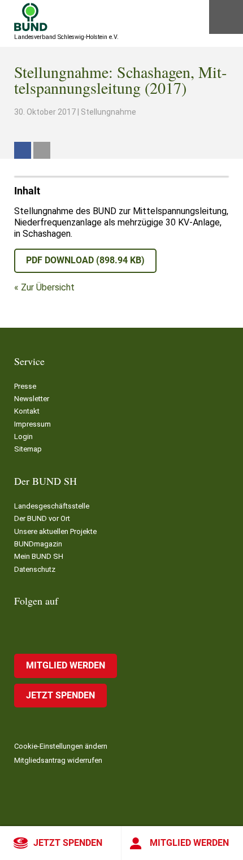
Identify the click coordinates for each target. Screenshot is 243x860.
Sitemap (28, 449)
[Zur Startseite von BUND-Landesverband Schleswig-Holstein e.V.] (30, 17)
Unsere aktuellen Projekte (55, 531)
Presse (25, 386)
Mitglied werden (189, 842)
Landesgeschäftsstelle (51, 506)
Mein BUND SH (38, 556)
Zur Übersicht (48, 287)
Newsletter (31, 398)
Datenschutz (34, 569)
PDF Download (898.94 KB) (85, 260)
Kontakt (27, 411)
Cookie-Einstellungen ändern (60, 746)
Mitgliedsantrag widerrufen (58, 760)
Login (23, 436)
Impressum (32, 424)
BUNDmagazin (38, 544)
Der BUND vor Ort (42, 518)
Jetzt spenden (67, 842)
